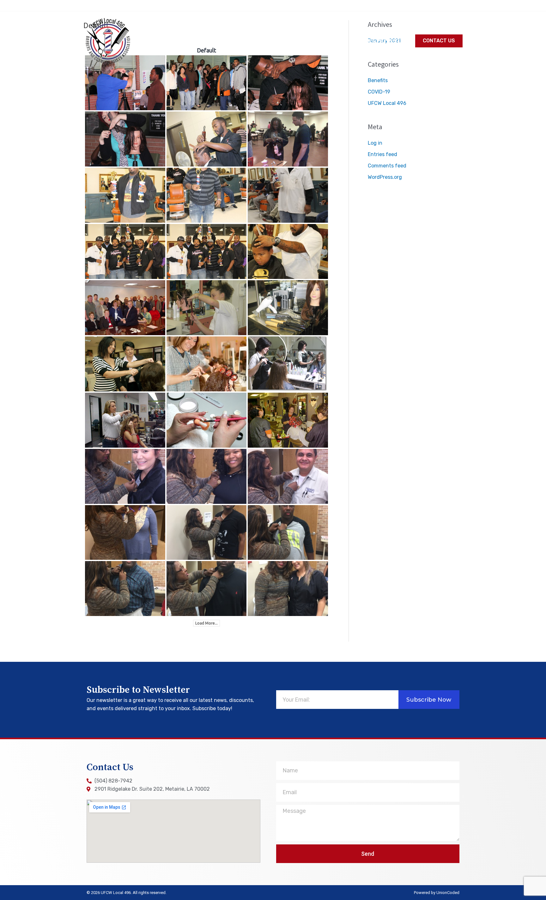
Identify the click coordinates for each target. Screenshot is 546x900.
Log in (375, 143)
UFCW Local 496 (387, 103)
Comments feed (387, 166)
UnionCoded (447, 892)
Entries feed (382, 154)
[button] (439, 40)
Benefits (378, 80)
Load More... (206, 623)
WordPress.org (385, 177)
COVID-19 (379, 92)
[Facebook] (460, 5)
